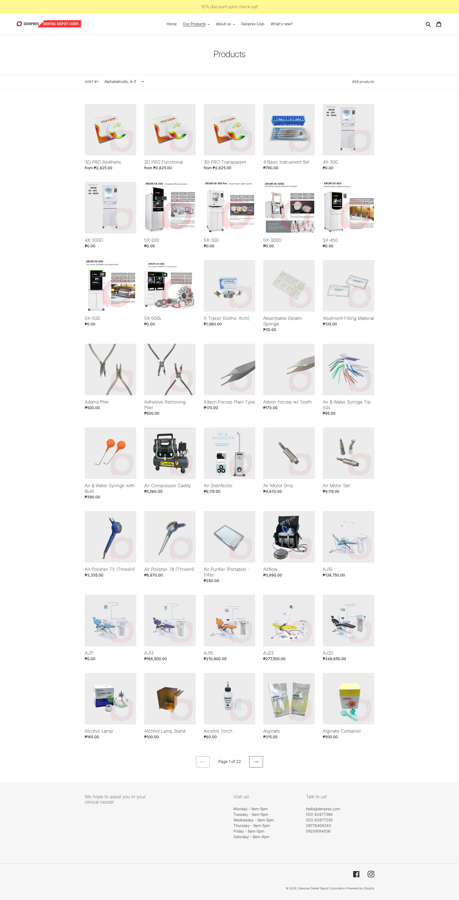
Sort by (92, 82)
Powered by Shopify (360, 888)
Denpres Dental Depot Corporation (321, 888)
